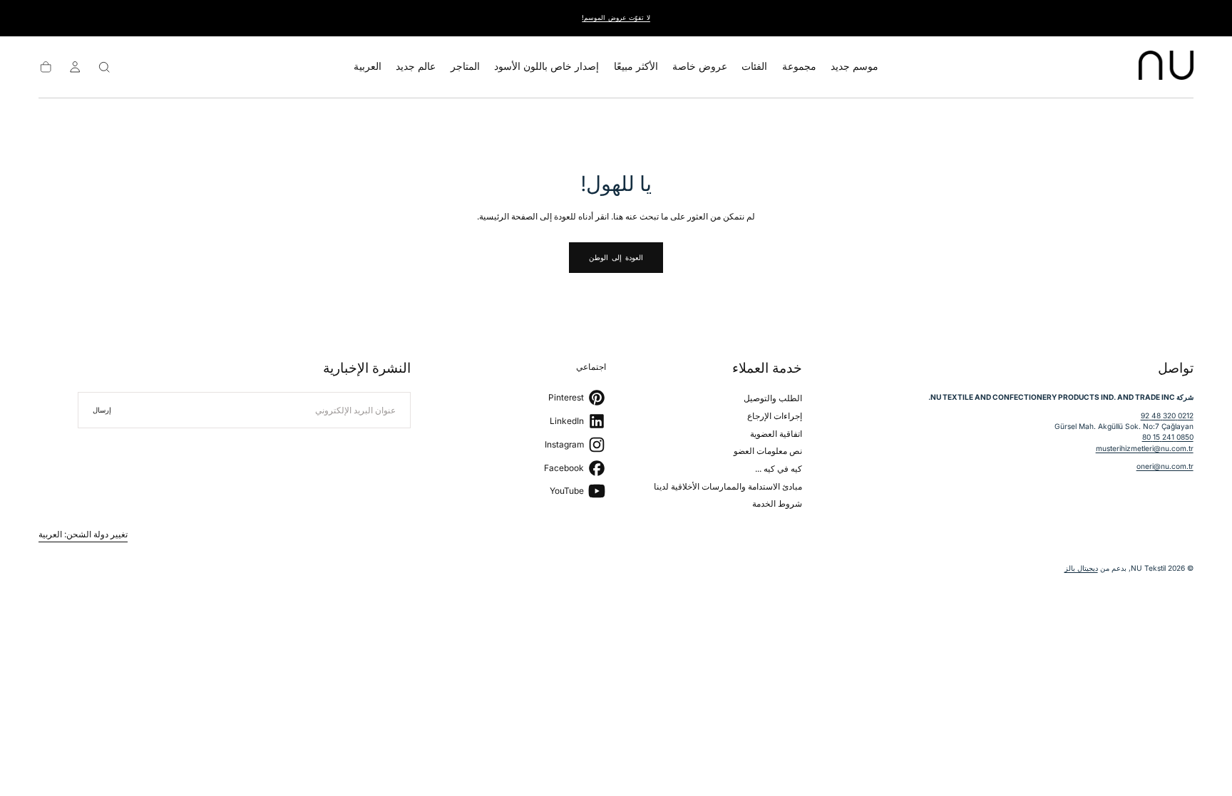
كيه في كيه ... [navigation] (778, 468)
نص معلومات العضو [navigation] (768, 450)
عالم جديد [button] (416, 66)
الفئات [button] (754, 66)
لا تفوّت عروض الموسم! (616, 17)
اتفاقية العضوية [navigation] (776, 433)
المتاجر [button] (465, 66)
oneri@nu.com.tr (1165, 466)
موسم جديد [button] (854, 66)
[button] (367, 69)
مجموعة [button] (799, 66)
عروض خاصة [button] (699, 66)
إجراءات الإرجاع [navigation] (774, 415)
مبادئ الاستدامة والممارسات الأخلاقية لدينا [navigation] (728, 486)
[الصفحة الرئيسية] (1166, 67)
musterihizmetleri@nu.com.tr (1145, 448)
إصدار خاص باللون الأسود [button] (546, 66)
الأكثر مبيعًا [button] (636, 66)
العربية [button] (367, 66)
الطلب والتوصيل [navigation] (773, 398)
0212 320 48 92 (1167, 415)
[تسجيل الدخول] (75, 67)
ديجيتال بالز (1081, 568)
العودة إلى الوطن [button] (615, 257)
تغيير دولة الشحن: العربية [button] (83, 534)
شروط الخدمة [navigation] (777, 503)
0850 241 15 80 (1168, 437)
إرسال (102, 409)
